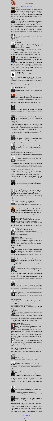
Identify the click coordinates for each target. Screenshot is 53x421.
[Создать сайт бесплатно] (26, 420)
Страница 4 (30, 6)
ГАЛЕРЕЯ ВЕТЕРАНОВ (26, 415)
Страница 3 (28, 6)
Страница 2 (25, 6)
